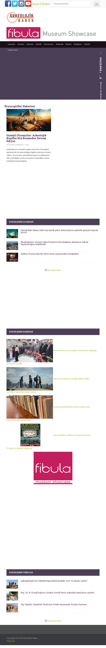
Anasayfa (11, 44)
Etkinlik (38, 44)
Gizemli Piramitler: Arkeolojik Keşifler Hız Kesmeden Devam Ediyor (26, 138)
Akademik (59, 44)
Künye (35, 4)
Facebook (8, 3)
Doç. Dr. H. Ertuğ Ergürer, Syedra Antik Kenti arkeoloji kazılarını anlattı (57, 592)
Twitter (15, 3)
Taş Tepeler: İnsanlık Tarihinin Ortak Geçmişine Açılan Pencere (54, 604)
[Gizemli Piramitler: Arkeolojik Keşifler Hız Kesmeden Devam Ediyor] (28, 120)
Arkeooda (29, 44)
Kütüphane (78, 44)
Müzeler (68, 44)
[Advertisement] (53, 186)
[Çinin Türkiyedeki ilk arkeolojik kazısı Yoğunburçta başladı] (101, 53)
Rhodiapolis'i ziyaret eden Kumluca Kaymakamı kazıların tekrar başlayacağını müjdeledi (54, 243)
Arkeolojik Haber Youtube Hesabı (28, 3)
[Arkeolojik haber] (20, 17)
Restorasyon (48, 44)
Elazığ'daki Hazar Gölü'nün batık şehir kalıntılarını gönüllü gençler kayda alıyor (59, 231)
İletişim (46, 4)
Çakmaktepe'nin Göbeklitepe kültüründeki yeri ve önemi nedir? (54, 580)
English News (13, 50)
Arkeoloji (20, 44)
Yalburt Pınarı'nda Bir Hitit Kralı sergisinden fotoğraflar (50, 253)
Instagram (21, 3)
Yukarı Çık (10, 641)
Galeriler (87, 44)
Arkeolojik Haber (30, 638)
